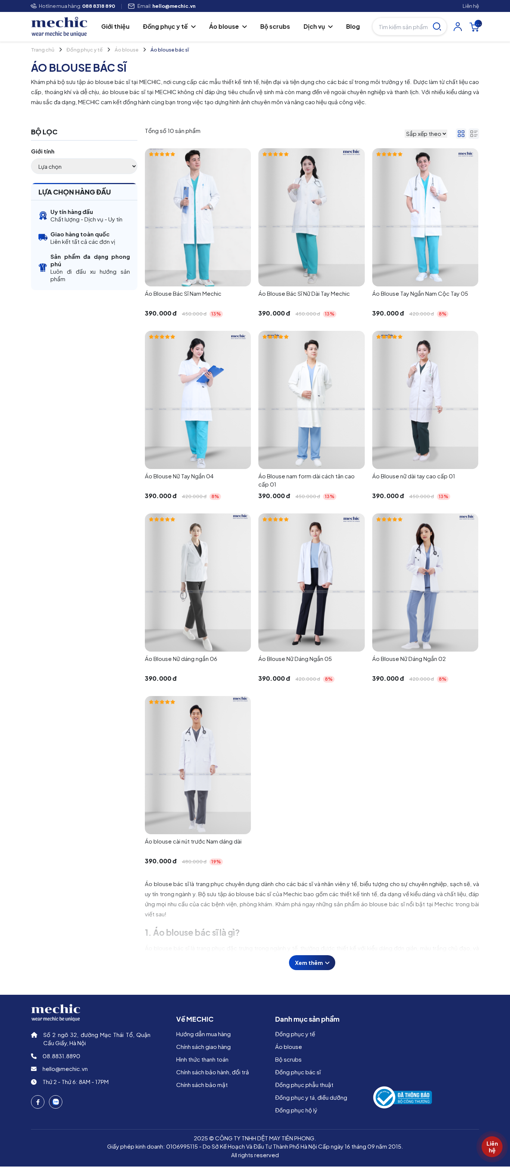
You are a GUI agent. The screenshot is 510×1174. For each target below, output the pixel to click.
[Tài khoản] (457, 26)
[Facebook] (37, 1102)
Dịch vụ (315, 26)
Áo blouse (224, 26)
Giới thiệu (115, 26)
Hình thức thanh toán (202, 1059)
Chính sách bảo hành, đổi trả (212, 1071)
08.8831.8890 (61, 1055)
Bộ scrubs (275, 26)
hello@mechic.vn (65, 1068)
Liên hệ (471, 6)
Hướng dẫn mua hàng (203, 1033)
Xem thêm (309, 962)
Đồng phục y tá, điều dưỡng (311, 1097)
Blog (353, 26)
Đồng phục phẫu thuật (304, 1084)
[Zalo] (55, 1102)
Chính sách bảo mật (202, 1084)
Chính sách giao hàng (203, 1046)
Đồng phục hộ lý (296, 1110)
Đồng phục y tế (166, 26)
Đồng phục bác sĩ (298, 1071)
